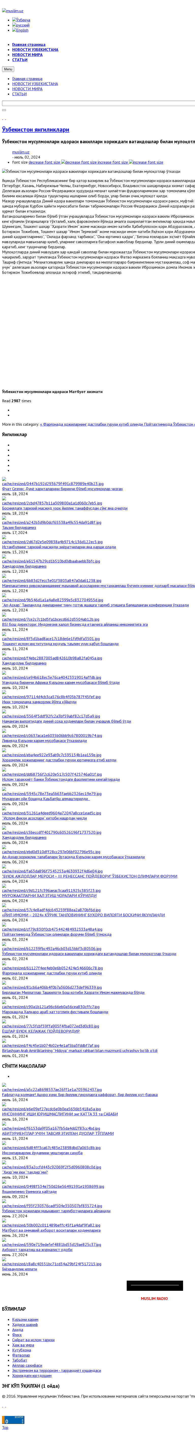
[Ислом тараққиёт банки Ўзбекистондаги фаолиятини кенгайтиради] (52, 774)
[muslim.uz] (12, 10)
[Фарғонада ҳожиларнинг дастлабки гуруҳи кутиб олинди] (52, 967)
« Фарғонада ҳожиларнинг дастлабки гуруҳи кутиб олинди (92, 424)
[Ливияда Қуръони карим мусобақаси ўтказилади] (52, 735)
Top (5, 1427)
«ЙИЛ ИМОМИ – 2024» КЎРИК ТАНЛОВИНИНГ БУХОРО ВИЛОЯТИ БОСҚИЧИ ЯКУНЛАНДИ (83, 914)
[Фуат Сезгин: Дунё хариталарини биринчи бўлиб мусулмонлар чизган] (53, 483)
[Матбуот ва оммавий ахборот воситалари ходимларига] (51, 1225)
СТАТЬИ (19, 93)
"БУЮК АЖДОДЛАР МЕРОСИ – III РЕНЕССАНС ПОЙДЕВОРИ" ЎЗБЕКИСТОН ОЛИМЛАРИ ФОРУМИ (89, 876)
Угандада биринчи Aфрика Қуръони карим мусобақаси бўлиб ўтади (61, 682)
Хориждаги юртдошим (32, 1375)
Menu (8, 69)
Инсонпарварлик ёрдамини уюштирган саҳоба (42, 1152)
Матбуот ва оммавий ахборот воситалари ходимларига (51, 1230)
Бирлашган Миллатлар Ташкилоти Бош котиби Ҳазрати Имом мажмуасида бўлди (73, 992)
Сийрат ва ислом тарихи (33, 1339)
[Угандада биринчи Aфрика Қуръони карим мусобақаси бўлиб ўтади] (51, 677)
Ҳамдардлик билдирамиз (24, 566)
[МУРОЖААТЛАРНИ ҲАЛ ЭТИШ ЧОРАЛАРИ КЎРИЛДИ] (51, 890)
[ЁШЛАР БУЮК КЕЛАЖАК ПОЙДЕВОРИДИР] (50, 1026)
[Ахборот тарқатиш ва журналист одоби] (51, 1244)
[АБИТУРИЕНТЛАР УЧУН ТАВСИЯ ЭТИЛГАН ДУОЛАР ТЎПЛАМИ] (51, 1128)
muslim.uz (20, 151)
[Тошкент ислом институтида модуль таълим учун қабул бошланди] (51, 638)
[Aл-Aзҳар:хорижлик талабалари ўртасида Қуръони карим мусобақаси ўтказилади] (51, 851)
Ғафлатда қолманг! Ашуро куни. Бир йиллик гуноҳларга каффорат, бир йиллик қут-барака (80, 1094)
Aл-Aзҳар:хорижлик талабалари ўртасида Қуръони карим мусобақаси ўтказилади (73, 856)
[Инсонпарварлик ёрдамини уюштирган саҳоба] (51, 1147)
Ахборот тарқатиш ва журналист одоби (37, 1249)
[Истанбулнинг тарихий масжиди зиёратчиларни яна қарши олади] (52, 541)
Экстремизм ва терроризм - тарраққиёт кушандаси (56, 1370)
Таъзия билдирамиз (19, 527)
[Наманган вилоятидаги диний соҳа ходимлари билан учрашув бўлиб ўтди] (51, 716)
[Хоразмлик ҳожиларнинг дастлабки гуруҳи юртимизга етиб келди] (51, 754)
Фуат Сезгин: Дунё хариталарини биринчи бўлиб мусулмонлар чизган (62, 488)
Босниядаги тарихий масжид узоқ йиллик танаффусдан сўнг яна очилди (64, 508)
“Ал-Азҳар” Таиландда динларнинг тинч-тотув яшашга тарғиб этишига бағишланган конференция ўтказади (95, 604)
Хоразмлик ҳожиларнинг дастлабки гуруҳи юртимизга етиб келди (59, 759)
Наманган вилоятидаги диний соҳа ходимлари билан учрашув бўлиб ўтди (66, 721)
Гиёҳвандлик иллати (19, 1268)
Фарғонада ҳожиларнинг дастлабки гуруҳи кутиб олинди (52, 972)
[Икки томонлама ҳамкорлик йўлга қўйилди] (51, 696)
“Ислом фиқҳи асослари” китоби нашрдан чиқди (44, 818)
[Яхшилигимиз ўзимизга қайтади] (53, 1186)
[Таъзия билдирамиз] (51, 522)
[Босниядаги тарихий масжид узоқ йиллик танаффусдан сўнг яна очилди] (52, 502)
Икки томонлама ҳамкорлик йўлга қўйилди (39, 701)
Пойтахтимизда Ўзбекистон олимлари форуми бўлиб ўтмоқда (56, 934)
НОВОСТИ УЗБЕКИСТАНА (35, 83)
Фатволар (21, 1355)
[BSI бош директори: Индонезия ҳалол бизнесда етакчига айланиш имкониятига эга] (50, 619)
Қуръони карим (25, 1319)
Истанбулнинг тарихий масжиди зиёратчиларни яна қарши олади (59, 546)
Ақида (17, 1329)
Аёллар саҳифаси (27, 1365)
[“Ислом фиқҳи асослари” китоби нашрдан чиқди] (51, 812)
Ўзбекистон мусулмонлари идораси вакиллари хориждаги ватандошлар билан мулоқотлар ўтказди (89, 953)
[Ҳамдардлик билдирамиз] (51, 561)
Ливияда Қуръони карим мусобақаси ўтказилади (44, 740)
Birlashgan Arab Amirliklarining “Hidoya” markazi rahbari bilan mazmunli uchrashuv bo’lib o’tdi (79, 1050)
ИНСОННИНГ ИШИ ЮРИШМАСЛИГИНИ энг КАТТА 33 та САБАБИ (60, 1113)
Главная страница (27, 78)
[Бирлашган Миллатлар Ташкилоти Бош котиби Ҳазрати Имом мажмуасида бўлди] (52, 987)
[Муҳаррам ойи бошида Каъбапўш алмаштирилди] (52, 793)
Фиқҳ (17, 1334)
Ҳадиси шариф (25, 1324)
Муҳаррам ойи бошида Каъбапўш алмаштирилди (46, 798)
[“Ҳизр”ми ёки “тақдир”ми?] (51, 1166)
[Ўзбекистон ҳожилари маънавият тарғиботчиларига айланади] (52, 1205)
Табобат (19, 1360)
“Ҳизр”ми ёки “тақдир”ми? (25, 1172)
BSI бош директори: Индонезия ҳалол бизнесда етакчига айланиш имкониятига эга (75, 624)
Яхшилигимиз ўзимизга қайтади (29, 1191)
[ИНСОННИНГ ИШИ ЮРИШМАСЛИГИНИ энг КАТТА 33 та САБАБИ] (51, 1108)
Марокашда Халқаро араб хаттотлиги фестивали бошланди (55, 1011)
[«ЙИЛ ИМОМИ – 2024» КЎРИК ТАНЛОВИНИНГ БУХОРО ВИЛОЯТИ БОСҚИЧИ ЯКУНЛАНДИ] (51, 909)
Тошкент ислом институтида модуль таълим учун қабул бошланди (60, 643)
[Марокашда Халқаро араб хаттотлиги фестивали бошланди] (51, 1006)
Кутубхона (21, 1349)
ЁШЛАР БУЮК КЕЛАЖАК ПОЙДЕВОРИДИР (41, 1031)
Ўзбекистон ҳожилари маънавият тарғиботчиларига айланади (56, 1210)
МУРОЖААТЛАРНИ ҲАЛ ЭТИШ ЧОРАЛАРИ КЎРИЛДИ (49, 895)
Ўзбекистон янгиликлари (35, 129)
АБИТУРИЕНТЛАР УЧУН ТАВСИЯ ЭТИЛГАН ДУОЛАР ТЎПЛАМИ (58, 1133)
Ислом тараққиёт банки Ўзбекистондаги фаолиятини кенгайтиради (61, 779)
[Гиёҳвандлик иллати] (51, 1263)
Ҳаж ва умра (23, 1344)
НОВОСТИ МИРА (27, 88)
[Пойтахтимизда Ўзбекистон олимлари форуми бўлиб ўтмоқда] (52, 929)
